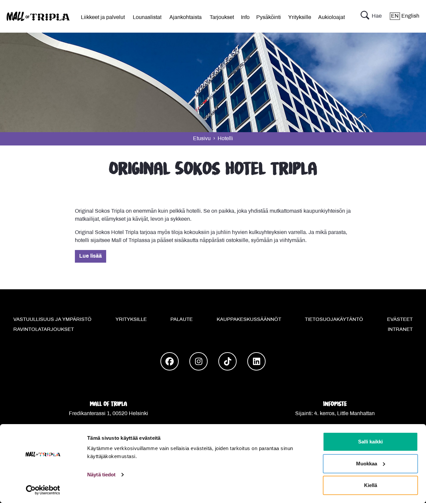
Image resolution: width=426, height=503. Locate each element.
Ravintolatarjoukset (43, 329)
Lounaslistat (147, 17)
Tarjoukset (222, 17)
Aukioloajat (331, 17)
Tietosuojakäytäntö (334, 319)
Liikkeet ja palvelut (103, 17)
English (405, 16)
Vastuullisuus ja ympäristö (52, 319)
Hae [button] (377, 16)
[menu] (103, 16)
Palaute (181, 319)
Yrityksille (299, 17)
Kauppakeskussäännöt (249, 319)
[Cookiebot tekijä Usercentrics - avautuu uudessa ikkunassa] (43, 490)
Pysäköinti (268, 17)
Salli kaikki (370, 441)
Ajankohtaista (185, 17)
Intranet (400, 329)
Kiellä (370, 485)
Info (245, 17)
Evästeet (400, 319)
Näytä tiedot (101, 474)
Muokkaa (366, 463)
